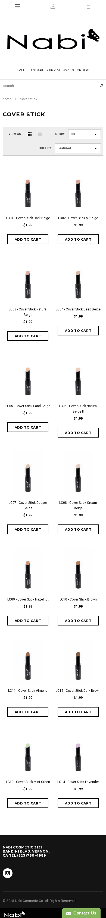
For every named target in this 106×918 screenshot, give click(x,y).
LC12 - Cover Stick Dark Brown (78, 691)
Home (7, 99)
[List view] (40, 134)
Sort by (44, 148)
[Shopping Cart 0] (88, 6)
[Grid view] (30, 134)
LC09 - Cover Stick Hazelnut (28, 599)
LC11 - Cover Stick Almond (28, 691)
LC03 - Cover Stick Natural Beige (28, 312)
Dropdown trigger (53, 6)
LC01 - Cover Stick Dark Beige (28, 218)
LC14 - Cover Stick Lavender (78, 782)
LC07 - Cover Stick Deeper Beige (28, 505)
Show (60, 134)
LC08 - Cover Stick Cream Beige (78, 505)
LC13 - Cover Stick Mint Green (28, 782)
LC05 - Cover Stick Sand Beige (27, 406)
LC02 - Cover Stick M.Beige (78, 218)
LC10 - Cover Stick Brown (78, 599)
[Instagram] (8, 873)
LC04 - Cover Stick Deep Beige (78, 309)
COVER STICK (28, 99)
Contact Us (83, 913)
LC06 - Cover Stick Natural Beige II (78, 408)
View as (14, 134)
